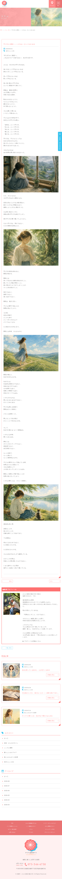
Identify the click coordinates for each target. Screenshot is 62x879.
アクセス (31, 832)
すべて (6, 738)
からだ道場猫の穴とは (31, 823)
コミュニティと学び (50, 829)
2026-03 (7, 804)
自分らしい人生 (9, 762)
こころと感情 (8, 747)
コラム (31, 829)
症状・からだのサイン (11, 743)
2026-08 (7, 781)
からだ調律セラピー (50, 826)
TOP (12, 823)
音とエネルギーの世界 (11, 757)
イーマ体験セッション (12, 826)
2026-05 (7, 795)
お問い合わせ (12, 832)
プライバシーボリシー (49, 832)
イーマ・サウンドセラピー (49, 823)
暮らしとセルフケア (10, 752)
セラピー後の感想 (12, 829)
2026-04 (7, 800)
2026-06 (7, 790)
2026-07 (7, 786)
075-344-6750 (37, 864)
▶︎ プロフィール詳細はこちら (32, 641)
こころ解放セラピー (31, 826)
